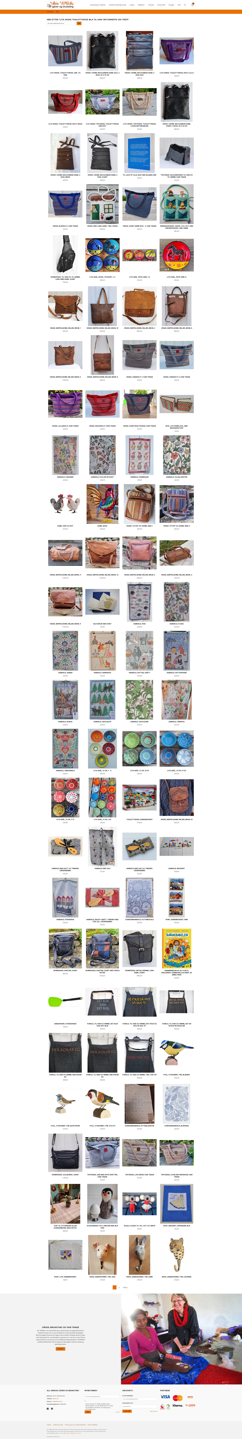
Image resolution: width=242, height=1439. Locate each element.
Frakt (49, 1425)
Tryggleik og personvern (75, 1425)
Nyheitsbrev (93, 1425)
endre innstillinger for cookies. (73, 1433)
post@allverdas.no (57, 1401)
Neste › (125, 1287)
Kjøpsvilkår (58, 1425)
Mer (179, 5)
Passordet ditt (127, 1403)
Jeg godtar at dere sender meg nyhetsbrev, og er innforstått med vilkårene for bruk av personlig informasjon (99, 1406)
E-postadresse (127, 1395)
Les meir (60, 1349)
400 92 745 (55, 1398)
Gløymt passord (153, 1411)
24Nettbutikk (56, 1436)
